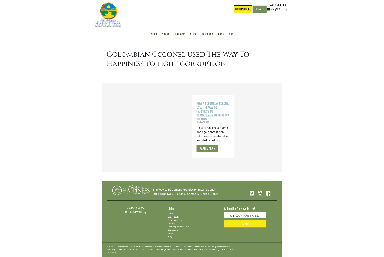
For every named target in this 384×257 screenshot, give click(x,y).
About (154, 34)
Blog (231, 34)
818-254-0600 (279, 5)
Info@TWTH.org (278, 9)
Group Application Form (178, 226)
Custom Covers (175, 220)
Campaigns (179, 34)
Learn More (206, 148)
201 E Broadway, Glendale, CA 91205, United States (185, 194)
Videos (165, 34)
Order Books (243, 9)
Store (193, 34)
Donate (259, 9)
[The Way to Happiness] (108, 14)
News (221, 34)
